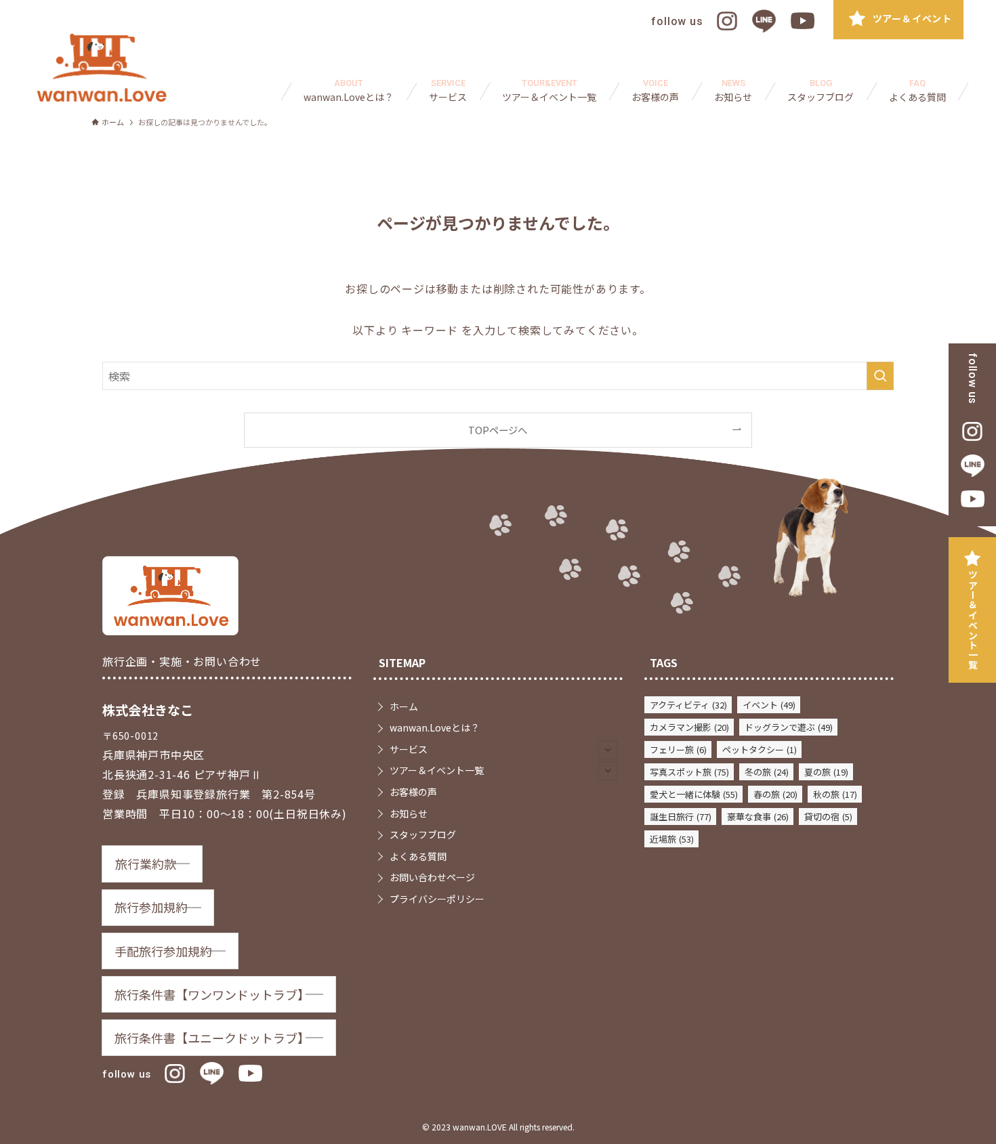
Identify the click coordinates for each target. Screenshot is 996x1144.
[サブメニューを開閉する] (607, 749)
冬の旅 (767, 771)
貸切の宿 (828, 816)
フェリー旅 (678, 749)
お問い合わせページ (432, 877)
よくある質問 (418, 856)
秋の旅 (835, 794)
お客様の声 (413, 792)
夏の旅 (826, 771)
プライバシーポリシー (437, 899)
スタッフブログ (423, 834)
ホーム (404, 706)
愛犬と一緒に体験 (694, 794)
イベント (769, 704)
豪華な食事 (758, 816)
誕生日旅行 (680, 816)
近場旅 (672, 838)
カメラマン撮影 (689, 727)
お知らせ (409, 813)
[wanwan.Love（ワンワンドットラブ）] (102, 67)
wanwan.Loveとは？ (435, 727)
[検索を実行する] (880, 376)
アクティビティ (688, 704)
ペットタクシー (759, 749)
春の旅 (775, 794)
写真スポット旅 (689, 771)
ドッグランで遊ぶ (789, 727)
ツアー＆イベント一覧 (973, 620)
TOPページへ (497, 430)
